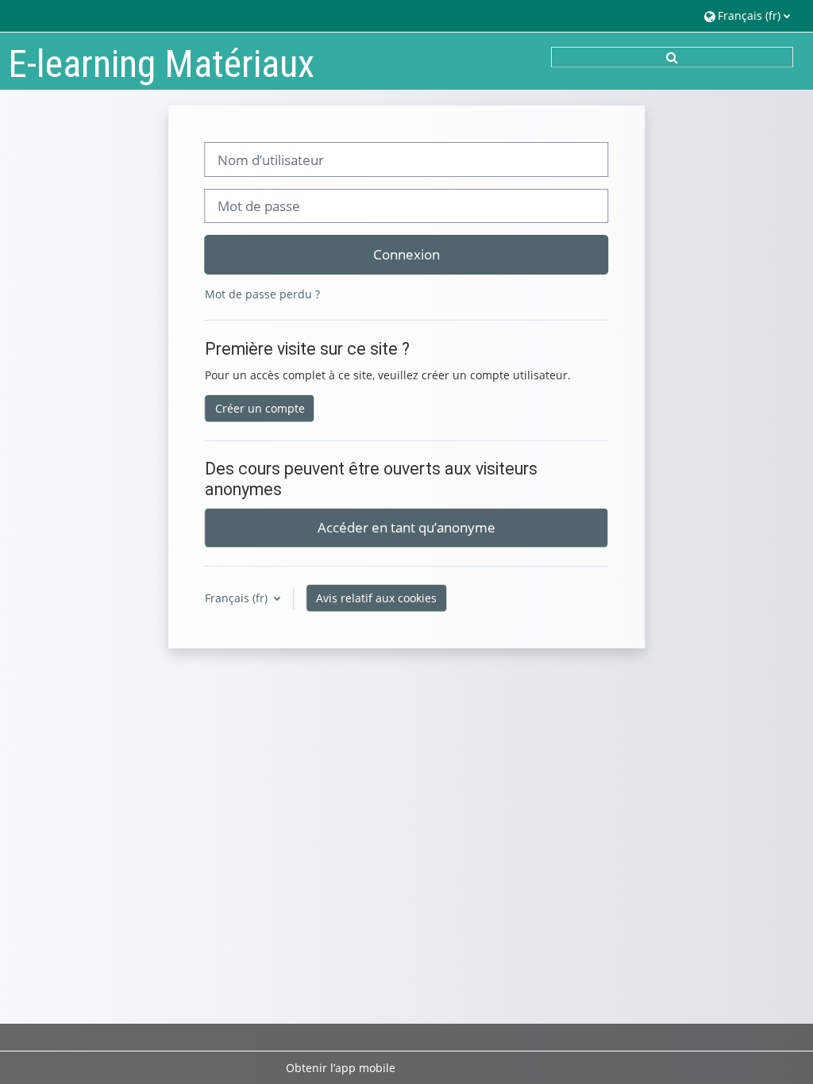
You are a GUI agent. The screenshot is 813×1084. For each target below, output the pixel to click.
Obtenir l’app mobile (340, 1067)
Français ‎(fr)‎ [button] (238, 597)
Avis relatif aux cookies (376, 597)
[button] (747, 15)
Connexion (406, 253)
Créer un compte (260, 408)
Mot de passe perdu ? (262, 294)
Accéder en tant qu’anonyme (406, 526)
